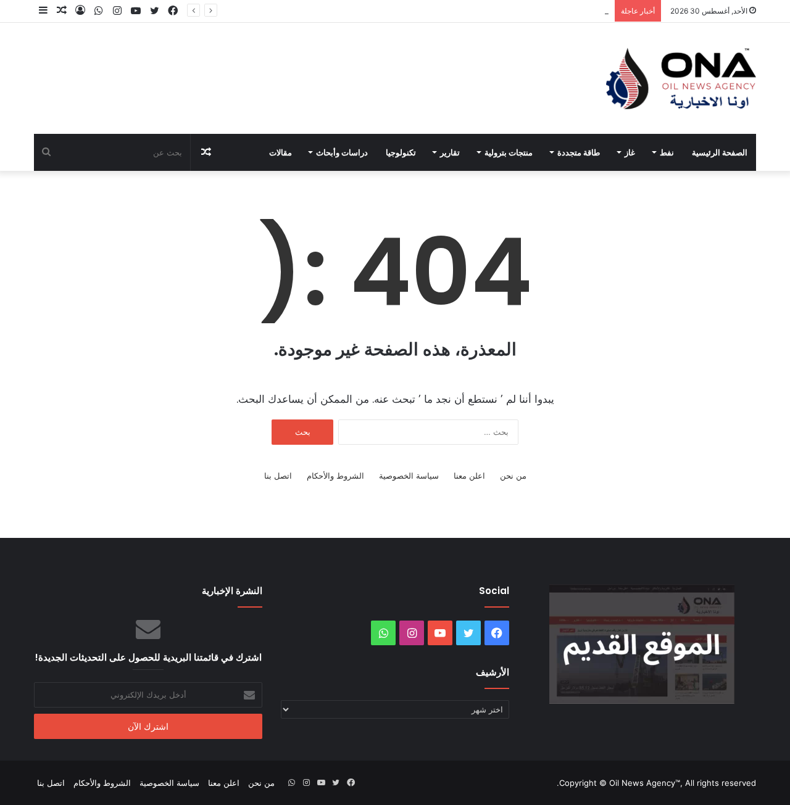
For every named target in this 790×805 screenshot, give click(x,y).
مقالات (280, 152)
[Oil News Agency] (681, 78)
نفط (667, 152)
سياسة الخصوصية (409, 476)
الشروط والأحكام (335, 476)
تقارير (450, 152)
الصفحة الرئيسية (719, 152)
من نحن (513, 476)
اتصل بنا (278, 476)
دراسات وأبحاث (342, 152)
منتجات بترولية (508, 152)
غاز (630, 152)
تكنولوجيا (401, 152)
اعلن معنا (469, 476)
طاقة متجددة (578, 152)
